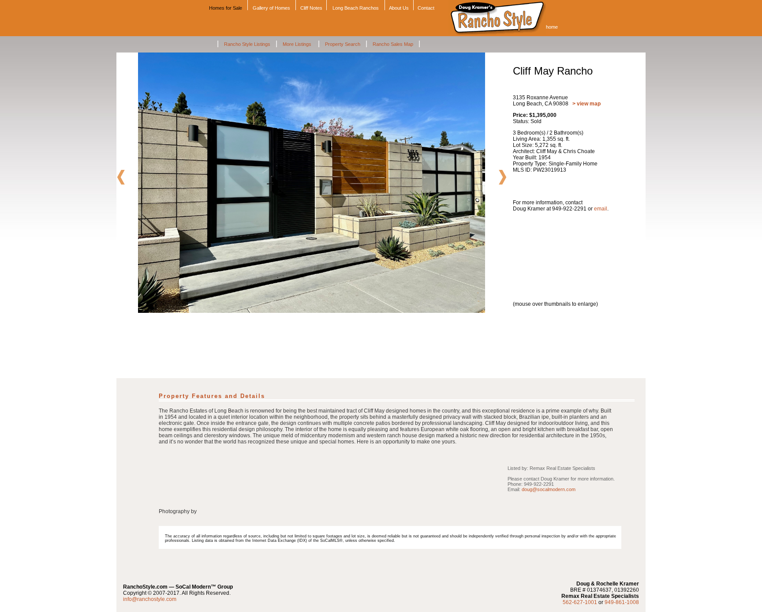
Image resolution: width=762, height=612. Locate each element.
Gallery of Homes (271, 8)
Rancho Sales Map (393, 44)
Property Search (342, 44)
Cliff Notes (311, 8)
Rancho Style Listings (247, 44)
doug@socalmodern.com (548, 489)
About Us (399, 8)
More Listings (298, 44)
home (552, 27)
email (600, 209)
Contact (426, 8)
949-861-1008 (622, 602)
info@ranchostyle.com (149, 599)
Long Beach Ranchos (355, 8)
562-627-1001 (580, 602)
